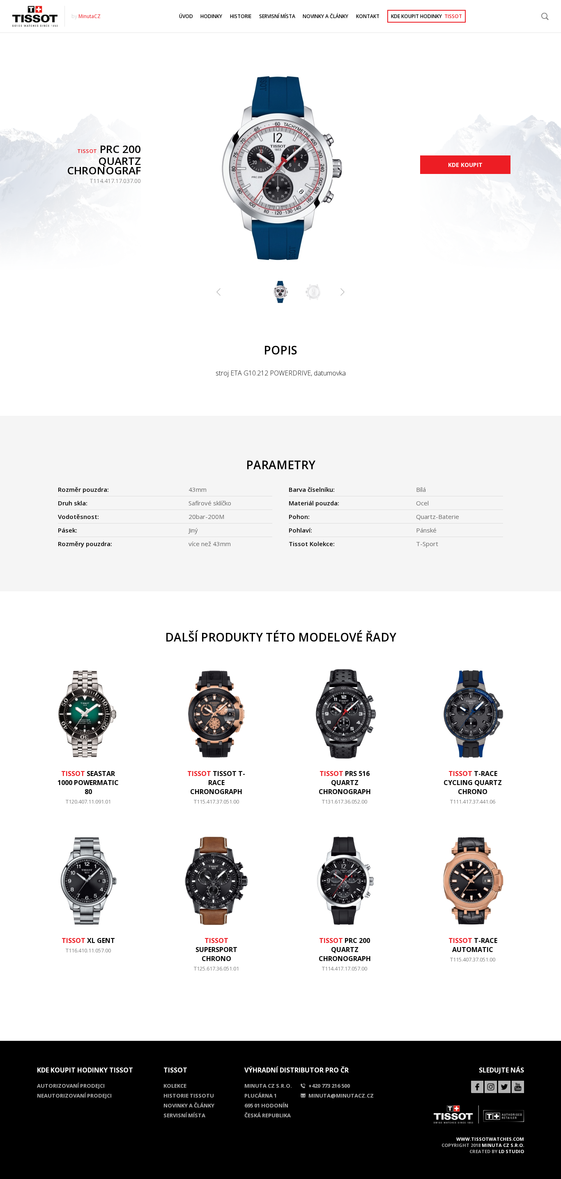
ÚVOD (186, 16)
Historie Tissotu (188, 1095)
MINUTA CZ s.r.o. (503, 1145)
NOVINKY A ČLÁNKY (325, 16)
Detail (88, 805)
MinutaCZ (89, 16)
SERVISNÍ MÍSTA (277, 16)
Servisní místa (184, 1115)
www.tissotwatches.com (490, 1139)
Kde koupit (465, 165)
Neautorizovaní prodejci (74, 1095)
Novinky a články (188, 1105)
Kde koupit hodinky (426, 16)
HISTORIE (240, 16)
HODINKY (211, 16)
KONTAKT (367, 16)
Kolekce (174, 1085)
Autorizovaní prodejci (71, 1085)
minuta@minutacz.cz (341, 1095)
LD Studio (511, 1151)
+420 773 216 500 (329, 1085)
